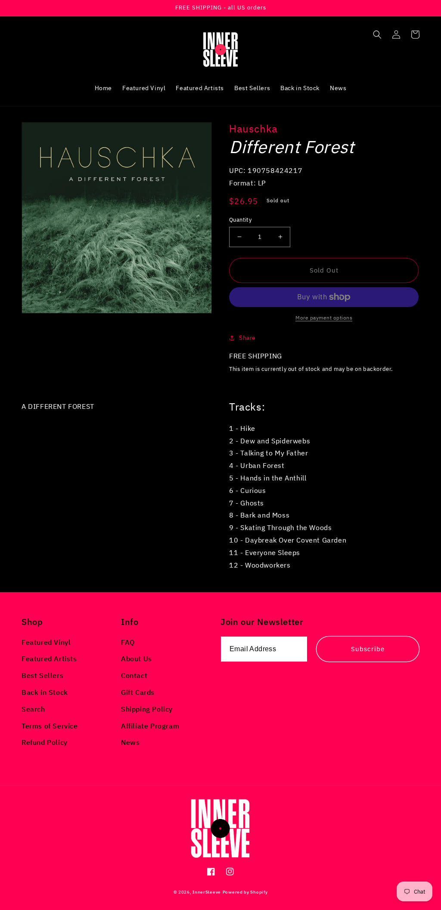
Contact (134, 675)
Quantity (240, 219)
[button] (377, 34)
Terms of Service (50, 726)
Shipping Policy (147, 709)
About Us (136, 658)
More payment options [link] (323, 317)
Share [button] (247, 338)
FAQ (128, 642)
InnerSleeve (207, 892)
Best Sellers (42, 675)
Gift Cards (138, 692)
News (130, 742)
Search (33, 709)
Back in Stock (45, 692)
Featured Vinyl (46, 642)
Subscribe (368, 649)
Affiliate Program (150, 726)
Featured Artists (49, 658)
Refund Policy (45, 742)
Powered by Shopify (245, 892)
